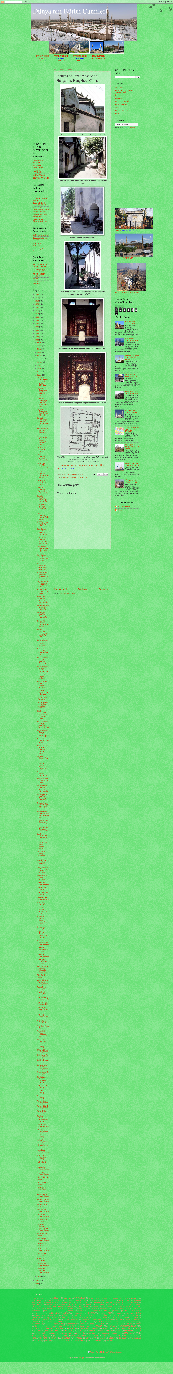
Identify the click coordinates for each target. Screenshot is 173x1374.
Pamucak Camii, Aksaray (42, 1112)
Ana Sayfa (83, 589)
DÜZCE (119, 1330)
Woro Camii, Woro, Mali (41, 1040)
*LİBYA (124, 1311)
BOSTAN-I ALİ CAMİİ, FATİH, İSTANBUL (42, 591)
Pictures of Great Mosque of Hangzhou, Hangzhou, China (42, 440)
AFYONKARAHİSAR (128, 1326)
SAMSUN (105, 1336)
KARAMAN (66, 1333)
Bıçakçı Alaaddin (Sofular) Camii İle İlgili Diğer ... (43, 740)
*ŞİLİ (53, 1326)
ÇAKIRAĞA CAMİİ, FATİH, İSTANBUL (42, 449)
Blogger (81, 1358)
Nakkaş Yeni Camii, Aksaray (43, 1141)
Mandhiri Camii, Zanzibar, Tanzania (42, 862)
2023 (37, 304)
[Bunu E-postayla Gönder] (98, 474)
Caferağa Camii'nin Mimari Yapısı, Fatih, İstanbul (42, 498)
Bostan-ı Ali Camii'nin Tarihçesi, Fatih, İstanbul (42, 599)
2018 (37, 320)
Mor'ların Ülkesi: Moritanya (38, 161)
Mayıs (39, 365)
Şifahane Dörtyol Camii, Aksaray (43, 1051)
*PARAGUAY (36, 1317)
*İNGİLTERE (93, 1324)
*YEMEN (125, 1322)
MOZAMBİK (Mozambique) (38, 166)
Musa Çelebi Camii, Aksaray (43, 1151)
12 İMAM (36, 279)
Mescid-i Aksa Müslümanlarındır (131, 375)
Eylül (39, 352)
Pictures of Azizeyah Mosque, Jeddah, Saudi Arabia (42, 920)
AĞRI (115, 1328)
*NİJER (97, 1315)
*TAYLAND (118, 1319)
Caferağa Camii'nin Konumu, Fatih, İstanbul (43, 516)
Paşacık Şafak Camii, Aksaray (43, 1102)
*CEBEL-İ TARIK (67, 1302)
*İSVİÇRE (38, 1326)
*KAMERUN (83, 1309)
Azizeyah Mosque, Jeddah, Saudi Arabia (42, 910)
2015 (37, 330)
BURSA (81, 1330)
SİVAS (135, 1336)
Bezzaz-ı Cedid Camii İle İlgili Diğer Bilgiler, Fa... (42, 805)
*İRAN (103, 1324)
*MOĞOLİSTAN (66, 1315)
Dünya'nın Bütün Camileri (70, 10)
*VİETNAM (118, 1322)
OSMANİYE (75, 1336)
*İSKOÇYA (120, 1324)
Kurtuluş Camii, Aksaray (42, 1205)
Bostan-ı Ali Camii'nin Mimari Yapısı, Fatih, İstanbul (42, 615)
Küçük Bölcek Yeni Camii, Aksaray (41, 1189)
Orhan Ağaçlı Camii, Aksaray (43, 1130)
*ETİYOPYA (72, 1304)
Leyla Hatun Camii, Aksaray (43, 1173)
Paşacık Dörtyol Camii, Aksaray (43, 1107)
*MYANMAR (78, 1315)
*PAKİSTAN (117, 1315)
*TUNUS (44, 1322)
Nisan (39, 368)
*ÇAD (56, 1324)
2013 (37, 337)
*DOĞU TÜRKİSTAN (131, 1302)
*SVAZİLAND (86, 1319)
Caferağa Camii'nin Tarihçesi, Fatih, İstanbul (42, 490)
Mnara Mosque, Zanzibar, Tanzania (42, 877)
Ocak (39, 1276)
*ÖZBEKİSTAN (72, 1324)
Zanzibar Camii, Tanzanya (42, 698)
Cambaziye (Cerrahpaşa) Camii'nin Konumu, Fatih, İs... (43, 421)
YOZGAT (112, 1338)
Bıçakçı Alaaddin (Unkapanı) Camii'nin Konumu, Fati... (43, 669)
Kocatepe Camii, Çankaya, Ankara (131, 411)
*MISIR (138, 1313)
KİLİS (34, 1336)
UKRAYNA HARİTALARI (37, 171)
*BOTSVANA (95, 1300)
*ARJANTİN (67, 1298)
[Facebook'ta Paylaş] (104, 474)
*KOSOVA (71, 1311)
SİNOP (126, 1336)
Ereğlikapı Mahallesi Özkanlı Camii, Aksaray (43, 1118)
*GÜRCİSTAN (95, 1306)
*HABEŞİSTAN (113, 1306)
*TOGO (127, 1319)
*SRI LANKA (115, 1317)
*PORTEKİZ (56, 1317)
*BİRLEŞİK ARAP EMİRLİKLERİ (49, 1302)
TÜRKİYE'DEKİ (61, 56)
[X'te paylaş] (102, 474)
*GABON (122, 1304)
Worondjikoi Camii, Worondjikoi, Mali (42, 1033)
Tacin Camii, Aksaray (41, 1045)
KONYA (128, 1333)
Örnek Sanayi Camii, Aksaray (43, 1125)
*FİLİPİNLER (100, 1304)
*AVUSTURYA (105, 1298)
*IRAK (62, 1309)
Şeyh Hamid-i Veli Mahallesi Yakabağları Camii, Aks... (43, 969)
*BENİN (57, 1300)
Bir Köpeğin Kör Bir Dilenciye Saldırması (40, 220)
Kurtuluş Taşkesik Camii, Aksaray (43, 1200)
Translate (132, 127)
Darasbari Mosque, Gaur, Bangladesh (42, 758)
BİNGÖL (103, 1330)
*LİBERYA (116, 1311)
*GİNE (104, 1306)
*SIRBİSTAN (96, 1317)
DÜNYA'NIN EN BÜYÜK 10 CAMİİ (127, 293)
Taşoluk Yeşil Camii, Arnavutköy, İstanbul (132, 464)
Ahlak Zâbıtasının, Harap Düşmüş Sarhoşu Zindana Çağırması (41, 209)
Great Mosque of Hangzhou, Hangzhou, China (82, 465)
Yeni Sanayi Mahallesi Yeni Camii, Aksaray (43, 942)
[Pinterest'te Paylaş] (107, 474)
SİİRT (34, 1338)
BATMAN (38, 1330)
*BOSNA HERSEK (79, 1300)
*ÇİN (85, 477)
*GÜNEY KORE (83, 1307)
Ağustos (40, 355)
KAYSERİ (80, 1333)
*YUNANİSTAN (37, 1324)
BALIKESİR (125, 1328)
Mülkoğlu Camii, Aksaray (42, 1146)
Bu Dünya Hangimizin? (40, 235)
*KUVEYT (81, 1311)
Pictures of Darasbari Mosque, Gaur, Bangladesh (42, 765)
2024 (37, 301)
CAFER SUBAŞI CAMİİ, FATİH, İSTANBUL (42, 524)
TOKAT (54, 1338)
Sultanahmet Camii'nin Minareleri (131, 339)
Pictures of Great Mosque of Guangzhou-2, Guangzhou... (42, 566)
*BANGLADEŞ (37, 1300)
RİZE (85, 1336)
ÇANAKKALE (136, 1338)
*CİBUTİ (86, 1302)
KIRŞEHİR (117, 1333)
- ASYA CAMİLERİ (69, 477)
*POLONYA (46, 1317)
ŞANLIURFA (98, 1341)
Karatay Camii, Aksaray (42, 1254)
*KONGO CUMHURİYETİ (59, 1311)
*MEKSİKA (129, 1313)
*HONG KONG (40, 1309)
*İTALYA (46, 1326)
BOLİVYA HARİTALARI (41, 178)
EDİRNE (128, 1330)
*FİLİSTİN (111, 1304)
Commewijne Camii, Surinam (43, 928)
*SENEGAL (85, 1317)
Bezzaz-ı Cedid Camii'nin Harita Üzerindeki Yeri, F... (43, 814)
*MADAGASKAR (40, 1313)
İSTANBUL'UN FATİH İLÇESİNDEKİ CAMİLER (132, 429)
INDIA (38, 1333)
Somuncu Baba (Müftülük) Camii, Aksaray (43, 1067)
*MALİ (108, 1313)
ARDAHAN (84, 1328)
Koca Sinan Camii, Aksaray (43, 1215)
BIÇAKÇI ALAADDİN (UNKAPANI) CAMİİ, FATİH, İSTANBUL (42, 633)
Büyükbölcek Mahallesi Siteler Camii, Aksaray (42, 1079)
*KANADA (94, 1309)
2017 (37, 324)
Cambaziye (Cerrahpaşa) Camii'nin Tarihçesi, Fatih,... (42, 391)
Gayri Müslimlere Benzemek (38, 282)
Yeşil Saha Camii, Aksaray (43, 893)
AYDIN (105, 1328)
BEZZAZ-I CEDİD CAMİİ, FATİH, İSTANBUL (43, 780)
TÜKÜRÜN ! (37, 246)
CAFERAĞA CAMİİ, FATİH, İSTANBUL (42, 482)
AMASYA (49, 1328)
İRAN (68, 1341)
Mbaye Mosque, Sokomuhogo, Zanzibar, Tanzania (42, 869)
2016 (37, 327)
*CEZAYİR (78, 1302)
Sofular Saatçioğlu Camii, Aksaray (43, 1073)
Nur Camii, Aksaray (40, 1136)
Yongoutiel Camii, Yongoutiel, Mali (43, 998)
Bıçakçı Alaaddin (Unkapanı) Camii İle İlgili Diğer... (42, 651)
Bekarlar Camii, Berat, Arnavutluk (131, 322)
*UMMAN (99, 1322)
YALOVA (102, 1338)
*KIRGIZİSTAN (37, 1311)
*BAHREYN (134, 1298)
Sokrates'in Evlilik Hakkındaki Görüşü (39, 204)
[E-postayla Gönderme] (93, 474)
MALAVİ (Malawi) (39, 175)
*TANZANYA (107, 1319)
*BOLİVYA (67, 1300)
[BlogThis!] (100, 474)
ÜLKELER (118, 98)
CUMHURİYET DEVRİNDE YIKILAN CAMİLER (124, 91)
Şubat (39, 375)
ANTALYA (72, 1328)
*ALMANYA (56, 1298)
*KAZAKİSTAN (124, 1309)
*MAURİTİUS (120, 1313)
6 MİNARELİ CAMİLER (85, 1326)
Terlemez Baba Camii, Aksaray (43, 898)
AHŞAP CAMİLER (121, 110)
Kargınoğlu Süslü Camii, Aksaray (43, 1249)
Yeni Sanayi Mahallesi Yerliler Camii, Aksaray (42, 934)
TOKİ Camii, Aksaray (41, 976)
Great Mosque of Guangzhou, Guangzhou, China (42, 583)
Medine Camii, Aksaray (41, 1163)
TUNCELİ (79, 1338)
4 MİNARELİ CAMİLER (65, 1326)
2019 (37, 317)
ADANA (99, 1326)
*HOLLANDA (136, 1306)
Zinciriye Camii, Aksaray (42, 888)
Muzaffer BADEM (124, 506)
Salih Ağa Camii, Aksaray (42, 1086)
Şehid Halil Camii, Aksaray (43, 1061)
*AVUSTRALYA (94, 1298)
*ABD (34, 1298)
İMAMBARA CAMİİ (59, 1341)
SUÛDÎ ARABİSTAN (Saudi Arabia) (42, 836)
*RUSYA (75, 1317)
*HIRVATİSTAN (125, 1306)
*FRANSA (88, 1304)
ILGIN (139, 1330)
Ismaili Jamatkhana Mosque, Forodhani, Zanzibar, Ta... (42, 844)
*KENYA (135, 1309)
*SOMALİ (105, 1317)
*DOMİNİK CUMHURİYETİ (114, 1302)
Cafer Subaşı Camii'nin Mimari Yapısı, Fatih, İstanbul (42, 540)
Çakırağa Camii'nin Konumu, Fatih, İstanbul (43, 474)
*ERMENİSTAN (51, 1304)
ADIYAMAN (111, 1326)
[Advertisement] (82, 568)
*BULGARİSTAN (124, 1300)
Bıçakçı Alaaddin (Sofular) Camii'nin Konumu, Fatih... (42, 749)
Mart (39, 372)
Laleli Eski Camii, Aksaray (43, 1183)
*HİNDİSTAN (51, 1309)
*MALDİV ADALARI (78, 1313)
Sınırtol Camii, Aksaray (41, 1092)
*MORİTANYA (40, 1315)
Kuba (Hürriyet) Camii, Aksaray (43, 1210)
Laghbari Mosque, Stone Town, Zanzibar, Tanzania (43, 705)
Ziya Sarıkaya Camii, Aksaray (43, 883)
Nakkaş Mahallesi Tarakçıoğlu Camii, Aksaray (43, 982)
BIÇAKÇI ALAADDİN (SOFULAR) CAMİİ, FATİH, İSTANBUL (42, 714)
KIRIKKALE (93, 1333)
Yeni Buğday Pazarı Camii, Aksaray (42, 961)
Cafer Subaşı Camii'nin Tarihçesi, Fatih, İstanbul (42, 531)
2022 (37, 307)
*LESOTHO (96, 1311)
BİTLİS (110, 1330)
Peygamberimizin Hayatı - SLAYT (39, 270)
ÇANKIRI (38, 1341)
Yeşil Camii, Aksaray (41, 903)
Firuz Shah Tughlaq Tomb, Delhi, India (43, 692)
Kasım (39, 346)
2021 (37, 311)
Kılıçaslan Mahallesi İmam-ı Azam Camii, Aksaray (43, 1227)
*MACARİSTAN (136, 1311)
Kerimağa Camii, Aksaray (42, 1244)
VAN (94, 1338)
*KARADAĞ (104, 1309)
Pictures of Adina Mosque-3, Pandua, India (42, 773)
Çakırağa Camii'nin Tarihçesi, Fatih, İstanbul (42, 457)
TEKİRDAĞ (43, 1338)
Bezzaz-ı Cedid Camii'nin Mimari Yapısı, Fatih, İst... (42, 797)
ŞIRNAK (109, 1341)
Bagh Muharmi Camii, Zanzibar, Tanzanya (42, 684)
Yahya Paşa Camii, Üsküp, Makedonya (131, 392)
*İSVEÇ (138, 1324)
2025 (37, 298)
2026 (37, 294)
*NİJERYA (106, 1315)
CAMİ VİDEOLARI (121, 104)
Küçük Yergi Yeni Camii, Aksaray (43, 1195)
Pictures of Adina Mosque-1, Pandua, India (42, 829)
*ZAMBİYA (49, 1324)
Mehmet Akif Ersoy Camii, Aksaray (42, 1157)
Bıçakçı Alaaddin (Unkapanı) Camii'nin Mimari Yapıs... (43, 660)
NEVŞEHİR (44, 1336)
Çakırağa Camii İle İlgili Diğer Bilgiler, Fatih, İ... (43, 466)
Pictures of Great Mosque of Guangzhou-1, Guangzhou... (42, 575)
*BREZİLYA (104, 1300)
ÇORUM (48, 1341)
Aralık (39, 343)
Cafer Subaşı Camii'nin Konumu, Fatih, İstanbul (43, 557)
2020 (37, 314)
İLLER (117, 95)
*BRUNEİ (112, 1300)
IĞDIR (45, 1333)
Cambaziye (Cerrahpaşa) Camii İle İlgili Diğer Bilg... (42, 412)
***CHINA (80, 477)
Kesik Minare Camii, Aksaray (43, 1239)
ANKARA (59, 1328)
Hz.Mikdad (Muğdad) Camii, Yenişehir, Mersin (132, 357)
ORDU (65, 1336)
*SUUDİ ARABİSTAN (71, 1319)
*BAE (126, 1298)
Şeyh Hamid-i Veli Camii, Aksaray (43, 1056)
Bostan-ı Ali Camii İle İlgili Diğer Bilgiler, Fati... (43, 607)
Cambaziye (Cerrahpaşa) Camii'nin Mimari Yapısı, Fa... (42, 402)
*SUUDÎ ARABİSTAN (50, 1319)
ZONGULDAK (123, 1338)
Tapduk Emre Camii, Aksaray (43, 988)
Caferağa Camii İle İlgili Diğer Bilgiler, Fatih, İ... (43, 507)
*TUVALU (52, 1322)
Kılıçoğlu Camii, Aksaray (42, 1220)
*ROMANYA (65, 1317)
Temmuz (40, 359)
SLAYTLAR (119, 107)
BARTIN (138, 1328)
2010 (37, 1284)
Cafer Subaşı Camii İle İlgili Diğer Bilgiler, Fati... (42, 549)
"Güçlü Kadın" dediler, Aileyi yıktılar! (40, 215)
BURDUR (69, 1330)
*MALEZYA (91, 1313)
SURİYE (117, 1336)
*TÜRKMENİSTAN (62, 1322)
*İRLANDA (111, 1324)
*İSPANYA (129, 1324)
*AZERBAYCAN (116, 1298)
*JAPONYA (71, 1309)
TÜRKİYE (126, 230)
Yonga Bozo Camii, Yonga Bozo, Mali (42, 1016)
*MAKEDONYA (53, 1313)
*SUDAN (125, 1317)
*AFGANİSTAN (44, 1298)
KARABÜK (55, 1333)
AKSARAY (36, 1328)
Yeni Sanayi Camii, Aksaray (43, 955)
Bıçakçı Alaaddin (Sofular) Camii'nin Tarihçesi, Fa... (43, 724)
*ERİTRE (62, 1304)
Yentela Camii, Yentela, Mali (42, 1022)
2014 (37, 333)
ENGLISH (118, 113)
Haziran (40, 362)
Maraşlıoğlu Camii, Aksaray (43, 1168)
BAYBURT (48, 1330)
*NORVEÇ (89, 1315)
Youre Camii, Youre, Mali (41, 993)
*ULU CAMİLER (85, 1322)
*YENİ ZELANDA (134, 1322)
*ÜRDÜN (83, 1324)
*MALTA (100, 1313)
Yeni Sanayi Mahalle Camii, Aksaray (43, 949)
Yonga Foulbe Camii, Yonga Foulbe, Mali (42, 1009)
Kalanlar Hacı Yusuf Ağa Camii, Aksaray (43, 1270)
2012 (37, 340)
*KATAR (114, 1309)
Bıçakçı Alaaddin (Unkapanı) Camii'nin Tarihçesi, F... (42, 642)
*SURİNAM (135, 1317)
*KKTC (46, 1311)
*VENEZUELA (109, 1322)
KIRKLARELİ (105, 1333)
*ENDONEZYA (37, 1304)
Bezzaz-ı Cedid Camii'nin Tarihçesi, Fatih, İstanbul (42, 788)
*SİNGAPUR (97, 1319)
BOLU (57, 1330)
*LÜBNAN (106, 1311)
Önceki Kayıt (105, 589)
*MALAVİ (65, 1313)
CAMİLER (61, 61)
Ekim (39, 349)
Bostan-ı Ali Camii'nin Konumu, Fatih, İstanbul (43, 623)
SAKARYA (94, 1336)
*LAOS (89, 1311)
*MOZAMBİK (53, 1315)
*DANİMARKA (97, 1302)
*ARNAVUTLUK (79, 1298)
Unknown (121, 510)
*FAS (80, 1304)
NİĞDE (56, 1336)
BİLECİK (92, 1330)
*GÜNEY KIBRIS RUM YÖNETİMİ (62, 1307)
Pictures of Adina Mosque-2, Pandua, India (42, 822)
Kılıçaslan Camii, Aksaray (42, 1234)
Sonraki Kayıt (60, 589)
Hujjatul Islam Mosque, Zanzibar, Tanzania (41, 854)
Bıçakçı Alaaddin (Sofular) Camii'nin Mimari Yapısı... (43, 732)
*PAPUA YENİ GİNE (131, 1315)
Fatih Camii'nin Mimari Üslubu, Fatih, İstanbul (132, 446)
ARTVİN (94, 1328)
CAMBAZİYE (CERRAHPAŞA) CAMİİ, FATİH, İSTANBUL (42, 381)
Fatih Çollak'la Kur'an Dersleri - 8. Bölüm (40, 265)
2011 (37, 1280)
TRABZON (66, 1338)
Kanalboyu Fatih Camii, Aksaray (43, 1264)
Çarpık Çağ (37, 243)
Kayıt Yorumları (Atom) (67, 594)
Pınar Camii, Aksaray (41, 1097)
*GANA (129, 1304)
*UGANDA (74, 1322)
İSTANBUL (79, 1340)
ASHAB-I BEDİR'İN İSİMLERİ (39, 275)
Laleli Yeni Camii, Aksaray (42, 1178)
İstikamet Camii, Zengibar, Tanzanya (42, 676)
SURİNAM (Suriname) (41, 1259)
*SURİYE (35, 1319)
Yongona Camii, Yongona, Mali (42, 1003)
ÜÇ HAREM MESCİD (122, 101)
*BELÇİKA (49, 1300)
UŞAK (88, 1338)
